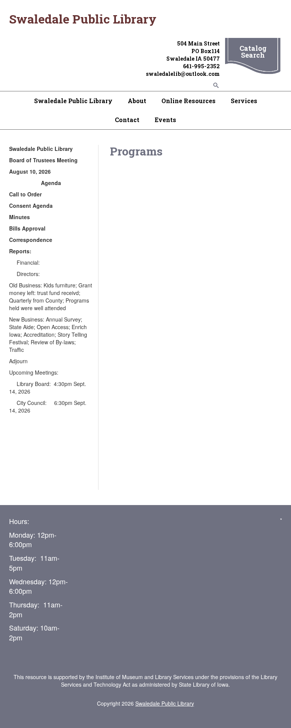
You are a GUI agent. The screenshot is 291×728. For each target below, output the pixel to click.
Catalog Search (252, 52)
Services (244, 101)
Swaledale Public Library (73, 101)
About (137, 101)
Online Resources (188, 101)
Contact (127, 120)
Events (165, 120)
